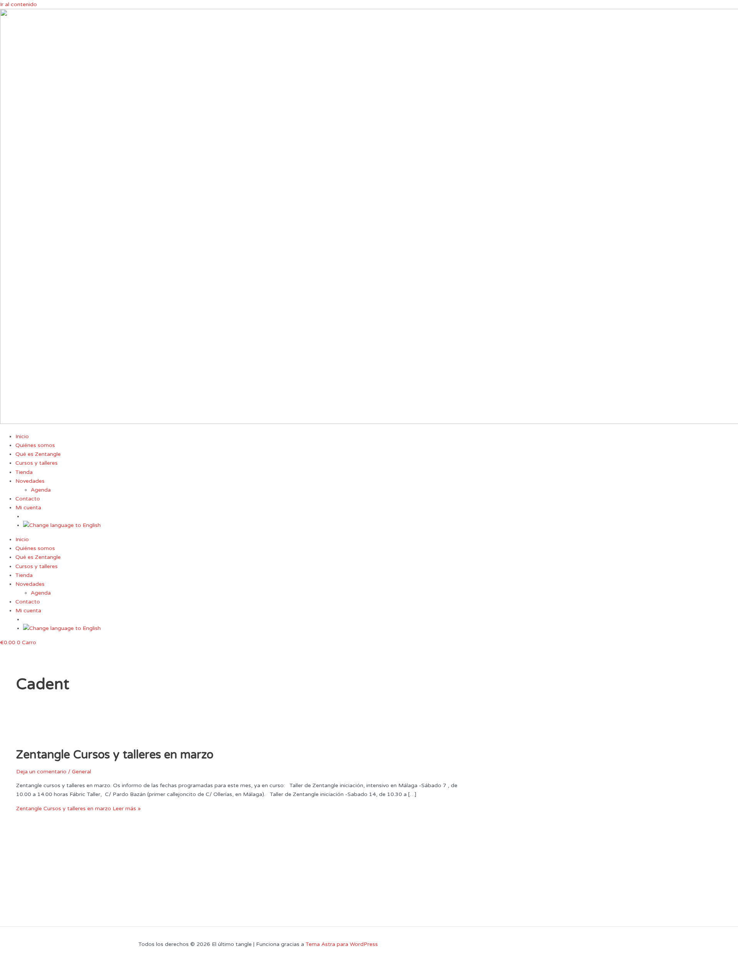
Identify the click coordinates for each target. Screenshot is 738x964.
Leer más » (78, 808)
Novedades (30, 481)
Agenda (41, 490)
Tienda (24, 472)
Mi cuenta (28, 507)
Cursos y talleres (36, 463)
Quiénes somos (35, 445)
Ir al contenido (18, 4)
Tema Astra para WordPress (342, 944)
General (81, 771)
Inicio (22, 436)
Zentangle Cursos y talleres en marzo (114, 755)
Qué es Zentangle (38, 454)
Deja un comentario (41, 771)
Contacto (27, 498)
